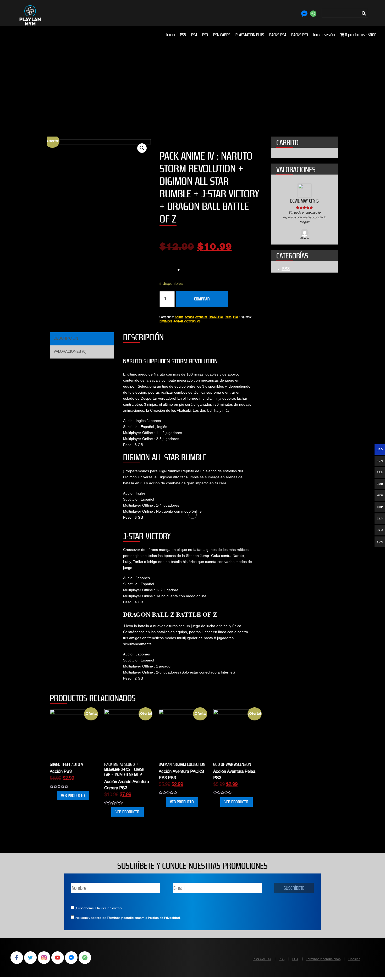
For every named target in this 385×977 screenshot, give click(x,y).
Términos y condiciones (124, 918)
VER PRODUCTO (73, 795)
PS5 (183, 34)
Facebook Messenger (71, 957)
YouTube (57, 957)
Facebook (16, 957)
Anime (179, 317)
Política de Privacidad (164, 918)
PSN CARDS (221, 34)
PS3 (205, 34)
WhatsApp (85, 957)
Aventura (201, 317)
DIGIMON (166, 321)
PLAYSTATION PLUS (249, 34)
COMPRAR (202, 298)
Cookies (354, 959)
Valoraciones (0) (70, 352)
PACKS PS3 (299, 34)
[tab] (81, 338)
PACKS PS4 (277, 34)
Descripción (66, 339)
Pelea (228, 317)
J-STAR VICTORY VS (186, 321)
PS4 (194, 34)
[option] (304, 212)
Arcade (189, 317)
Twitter (30, 957)
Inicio (170, 34)
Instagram (44, 957)
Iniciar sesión (324, 34)
